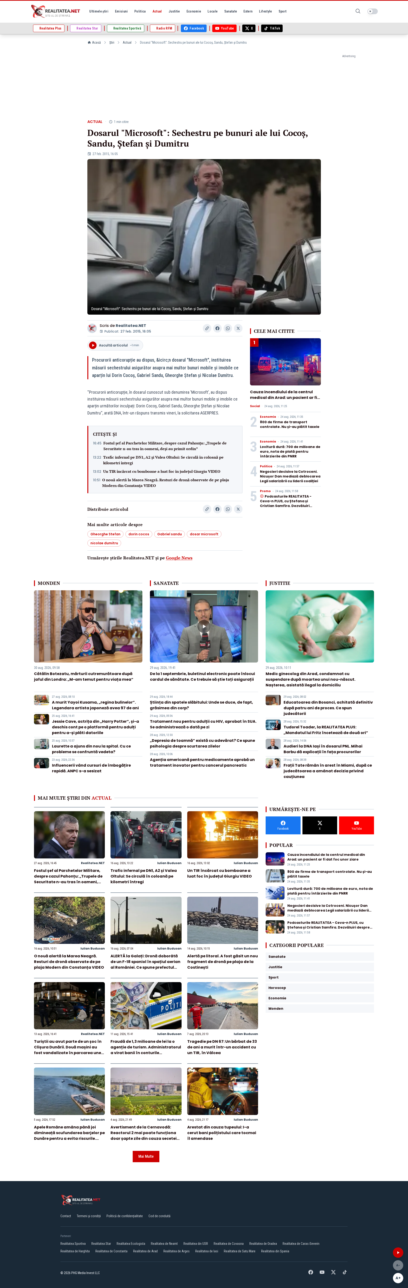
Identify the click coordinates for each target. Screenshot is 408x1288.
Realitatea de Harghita (75, 1251)
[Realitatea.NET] (56, 11)
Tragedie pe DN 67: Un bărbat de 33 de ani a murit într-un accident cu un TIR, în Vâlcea (222, 1047)
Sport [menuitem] (283, 11)
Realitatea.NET (131, 325)
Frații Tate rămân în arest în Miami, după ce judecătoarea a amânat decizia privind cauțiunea (328, 771)
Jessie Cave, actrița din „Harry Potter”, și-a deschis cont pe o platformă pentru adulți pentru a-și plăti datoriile (95, 727)
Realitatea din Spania (275, 1251)
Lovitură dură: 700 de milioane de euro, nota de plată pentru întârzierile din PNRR (290, 451)
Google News (179, 558)
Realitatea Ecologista (131, 1244)
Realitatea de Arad (145, 1251)
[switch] (372, 11)
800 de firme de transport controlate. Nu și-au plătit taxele (289, 424)
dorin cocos (138, 534)
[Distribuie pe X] (238, 328)
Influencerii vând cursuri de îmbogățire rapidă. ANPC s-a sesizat (91, 768)
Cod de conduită (159, 1216)
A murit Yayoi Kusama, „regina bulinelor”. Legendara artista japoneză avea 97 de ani (95, 705)
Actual (127, 42)
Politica (266, 466)
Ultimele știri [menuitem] (98, 11)
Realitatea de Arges (176, 1251)
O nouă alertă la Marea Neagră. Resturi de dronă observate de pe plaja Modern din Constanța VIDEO (165, 482)
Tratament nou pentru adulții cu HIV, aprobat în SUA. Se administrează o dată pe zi (203, 724)
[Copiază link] (207, 328)
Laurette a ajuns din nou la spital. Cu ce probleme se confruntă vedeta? (91, 749)
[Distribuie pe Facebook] (217, 328)
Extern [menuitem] (247, 11)
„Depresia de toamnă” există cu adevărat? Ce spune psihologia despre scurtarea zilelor (202, 743)
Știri (111, 42)
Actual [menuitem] (157, 11)
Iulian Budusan (169, 863)
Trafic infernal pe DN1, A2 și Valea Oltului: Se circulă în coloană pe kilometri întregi (163, 460)
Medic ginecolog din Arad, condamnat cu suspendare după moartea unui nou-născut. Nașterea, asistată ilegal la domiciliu (310, 679)
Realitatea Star (101, 1244)
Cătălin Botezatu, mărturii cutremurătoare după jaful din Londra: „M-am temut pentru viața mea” (83, 676)
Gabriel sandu (169, 534)
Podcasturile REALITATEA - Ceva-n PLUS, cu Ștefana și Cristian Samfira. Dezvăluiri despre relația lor (285, 503)
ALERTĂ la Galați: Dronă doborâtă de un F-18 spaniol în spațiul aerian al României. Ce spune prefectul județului (145, 964)
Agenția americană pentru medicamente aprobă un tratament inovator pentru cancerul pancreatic (202, 762)
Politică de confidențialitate (124, 1216)
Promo (265, 491)
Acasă (96, 42)
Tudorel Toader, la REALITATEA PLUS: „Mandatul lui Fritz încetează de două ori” (326, 729)
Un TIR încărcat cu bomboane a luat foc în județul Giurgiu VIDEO (161, 471)
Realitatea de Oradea (263, 1244)
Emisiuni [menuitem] (121, 11)
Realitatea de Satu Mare (239, 1251)
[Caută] (358, 11)
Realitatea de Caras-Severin (301, 1244)
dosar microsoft (204, 534)
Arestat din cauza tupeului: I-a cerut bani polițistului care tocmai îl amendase (221, 1132)
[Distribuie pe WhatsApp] (228, 328)
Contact (65, 1216)
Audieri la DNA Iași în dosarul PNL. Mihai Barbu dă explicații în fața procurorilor (323, 749)
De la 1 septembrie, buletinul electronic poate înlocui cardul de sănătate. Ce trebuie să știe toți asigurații (202, 676)
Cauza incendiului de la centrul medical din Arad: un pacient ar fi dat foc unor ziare (283, 397)
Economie (268, 417)
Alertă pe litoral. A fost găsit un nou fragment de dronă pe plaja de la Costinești (222, 961)
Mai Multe (146, 1156)
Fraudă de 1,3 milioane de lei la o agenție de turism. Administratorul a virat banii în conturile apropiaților (145, 1050)
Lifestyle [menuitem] (265, 11)
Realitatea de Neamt (164, 1244)
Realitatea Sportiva (73, 1244)
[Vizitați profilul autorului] (92, 328)
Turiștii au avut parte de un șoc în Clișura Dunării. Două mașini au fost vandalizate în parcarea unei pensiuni (68, 1050)
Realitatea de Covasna (229, 1244)
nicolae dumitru (104, 543)
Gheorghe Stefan (105, 534)
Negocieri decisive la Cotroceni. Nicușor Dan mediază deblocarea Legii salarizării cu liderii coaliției (290, 476)
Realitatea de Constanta (111, 1251)
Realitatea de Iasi (206, 1251)
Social (255, 406)
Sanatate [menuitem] (230, 11)
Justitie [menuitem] (174, 11)
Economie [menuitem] (194, 11)
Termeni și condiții (89, 1216)
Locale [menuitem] (212, 11)
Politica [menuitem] (140, 11)
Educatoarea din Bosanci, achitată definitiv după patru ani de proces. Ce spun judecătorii (328, 708)
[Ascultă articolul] (398, 1252)
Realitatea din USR (195, 1244)
